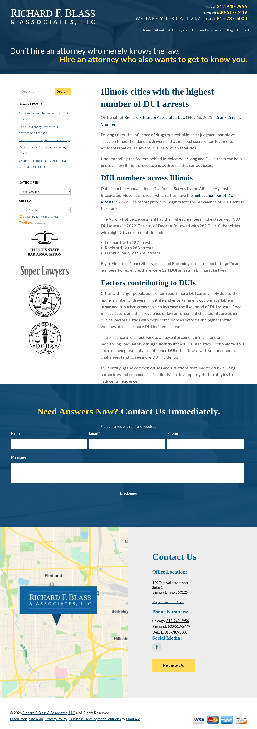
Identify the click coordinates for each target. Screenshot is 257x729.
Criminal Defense (205, 30)
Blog (229, 30)
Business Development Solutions (95, 719)
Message (18, 457)
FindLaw (133, 719)
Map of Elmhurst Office (168, 602)
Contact (243, 30)
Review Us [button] (173, 665)
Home (146, 30)
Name (15, 433)
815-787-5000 (232, 18)
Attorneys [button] (176, 30)
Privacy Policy (56, 719)
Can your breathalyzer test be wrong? (44, 140)
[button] (253, 700)
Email (94, 433)
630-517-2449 (232, 12)
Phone (172, 433)
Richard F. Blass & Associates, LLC (154, 117)
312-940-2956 (232, 6)
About (159, 30)
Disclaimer (128, 493)
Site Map (36, 719)
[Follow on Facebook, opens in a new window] (156, 647)
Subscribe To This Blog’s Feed (41, 216)
